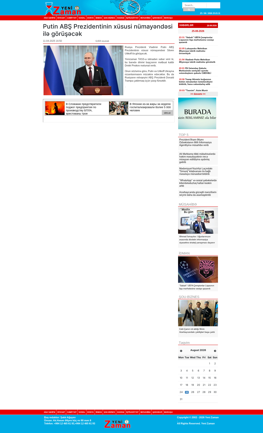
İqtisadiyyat (132, 18)
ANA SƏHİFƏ (49, 18)
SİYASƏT (61, 18)
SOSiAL (82, 18)
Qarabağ (157, 18)
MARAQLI (168, 18)
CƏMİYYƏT (72, 18)
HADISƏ (120, 18)
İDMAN (99, 18)
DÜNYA (90, 18)
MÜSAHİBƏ (145, 18)
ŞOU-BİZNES (109, 18)
